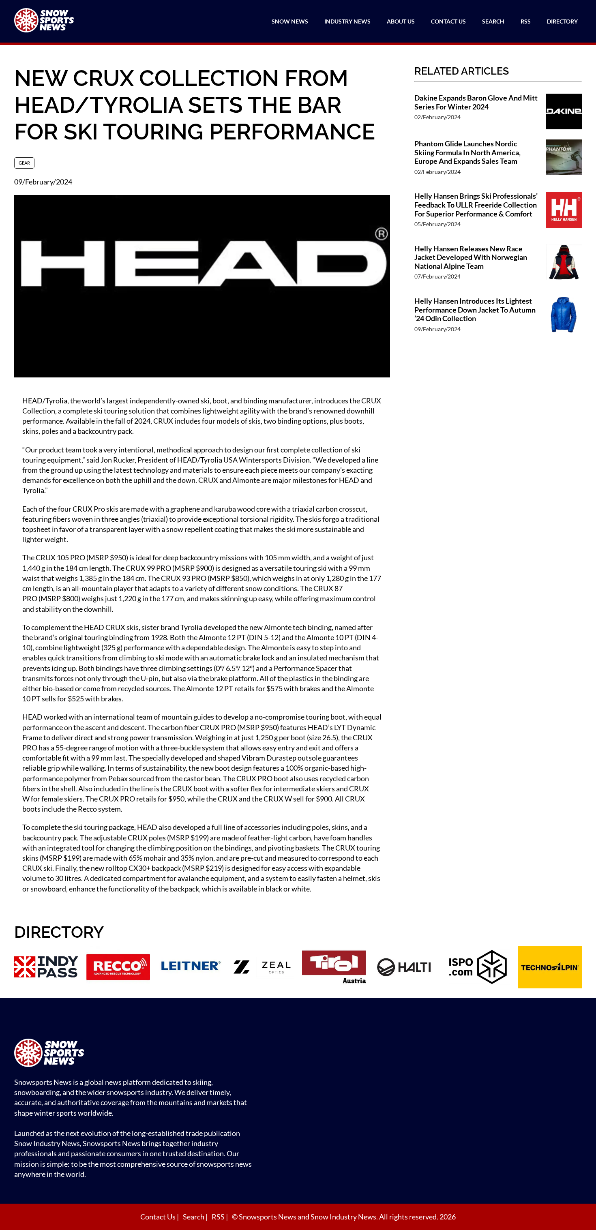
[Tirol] (334, 968)
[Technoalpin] (550, 968)
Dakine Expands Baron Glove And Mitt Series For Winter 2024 (476, 102)
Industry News (347, 21)
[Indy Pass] (46, 968)
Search (493, 21)
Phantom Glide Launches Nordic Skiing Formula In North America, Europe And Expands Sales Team (467, 152)
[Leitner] (190, 968)
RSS (526, 21)
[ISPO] (478, 968)
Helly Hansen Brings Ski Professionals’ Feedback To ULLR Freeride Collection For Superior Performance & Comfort (476, 205)
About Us (401, 21)
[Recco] (118, 968)
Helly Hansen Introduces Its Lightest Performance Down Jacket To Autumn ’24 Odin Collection (475, 310)
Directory (562, 21)
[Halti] (406, 968)
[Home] (135, 1054)
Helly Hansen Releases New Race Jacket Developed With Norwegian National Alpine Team (470, 257)
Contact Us (448, 21)
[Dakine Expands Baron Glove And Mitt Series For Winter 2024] (564, 112)
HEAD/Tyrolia (44, 400)
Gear (24, 162)
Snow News (290, 21)
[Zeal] (262, 968)
